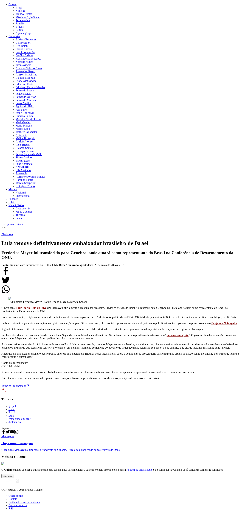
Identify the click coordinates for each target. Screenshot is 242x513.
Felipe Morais (23, 93)
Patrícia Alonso (24, 141)
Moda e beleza (24, 211)
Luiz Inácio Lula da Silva (31, 307)
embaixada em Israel (20, 418)
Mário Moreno (24, 125)
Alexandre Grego (25, 71)
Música (13, 189)
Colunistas (14, 36)
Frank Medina (23, 103)
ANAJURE (22, 167)
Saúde (19, 218)
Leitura (20, 29)
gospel (12, 406)
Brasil (12, 412)
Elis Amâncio (23, 170)
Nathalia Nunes (24, 61)
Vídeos (20, 26)
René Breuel (23, 144)
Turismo (20, 214)
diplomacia (15, 422)
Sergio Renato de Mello (29, 154)
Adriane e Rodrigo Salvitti (30, 176)
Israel (19, 7)
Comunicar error (18, 505)
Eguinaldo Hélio (25, 106)
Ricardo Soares (24, 147)
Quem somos (16, 495)
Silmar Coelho (24, 157)
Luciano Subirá (24, 115)
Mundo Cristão (24, 13)
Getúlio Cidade (24, 55)
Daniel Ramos (24, 49)
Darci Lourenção (25, 52)
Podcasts (13, 198)
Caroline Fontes (24, 179)
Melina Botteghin (25, 138)
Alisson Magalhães (26, 74)
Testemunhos (23, 20)
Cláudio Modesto (25, 77)
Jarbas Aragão (23, 64)
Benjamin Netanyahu (224, 323)
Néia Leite (21, 135)
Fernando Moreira (26, 100)
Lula (11, 415)
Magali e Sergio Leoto (28, 119)
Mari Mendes (23, 122)
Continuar (8, 476)
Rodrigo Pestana (25, 151)
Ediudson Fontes (25, 84)
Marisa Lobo (23, 128)
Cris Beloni (22, 45)
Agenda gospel (24, 33)
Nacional (21, 192)
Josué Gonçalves (25, 112)
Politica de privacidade (139, 469)
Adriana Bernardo (26, 39)
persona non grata (177, 335)
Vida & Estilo (16, 205)
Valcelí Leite (23, 160)
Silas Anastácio (24, 163)
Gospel (12, 4)
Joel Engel (21, 109)
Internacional (23, 195)
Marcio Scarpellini (26, 182)
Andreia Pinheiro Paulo (29, 68)
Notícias (20, 10)
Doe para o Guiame (12, 224)
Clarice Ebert (23, 42)
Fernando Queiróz (26, 96)
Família (20, 23)
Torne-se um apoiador (13, 385)
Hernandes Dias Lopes (28, 58)
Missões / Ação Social (28, 17)
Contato (13, 498)
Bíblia (12, 202)
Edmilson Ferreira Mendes (30, 87)
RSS (11, 508)
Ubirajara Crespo (25, 186)
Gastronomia (23, 208)
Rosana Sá (21, 173)
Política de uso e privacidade (24, 502)
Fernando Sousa (25, 90)
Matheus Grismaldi (26, 131)
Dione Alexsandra (26, 80)
